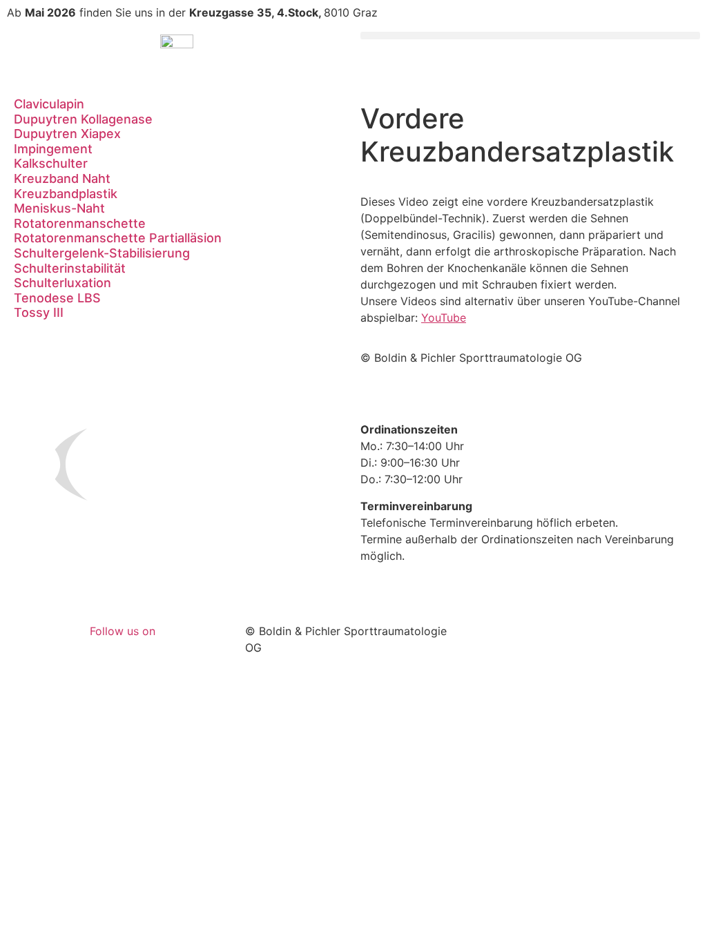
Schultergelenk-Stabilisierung (102, 253)
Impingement (53, 149)
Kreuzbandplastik (65, 193)
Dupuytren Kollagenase (83, 119)
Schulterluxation (62, 282)
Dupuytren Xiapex (67, 133)
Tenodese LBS (57, 298)
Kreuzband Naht (62, 178)
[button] (530, 35)
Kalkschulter (51, 163)
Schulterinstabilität (70, 268)
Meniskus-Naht (59, 208)
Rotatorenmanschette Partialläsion (118, 238)
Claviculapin (49, 104)
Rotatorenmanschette (80, 223)
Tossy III (39, 312)
